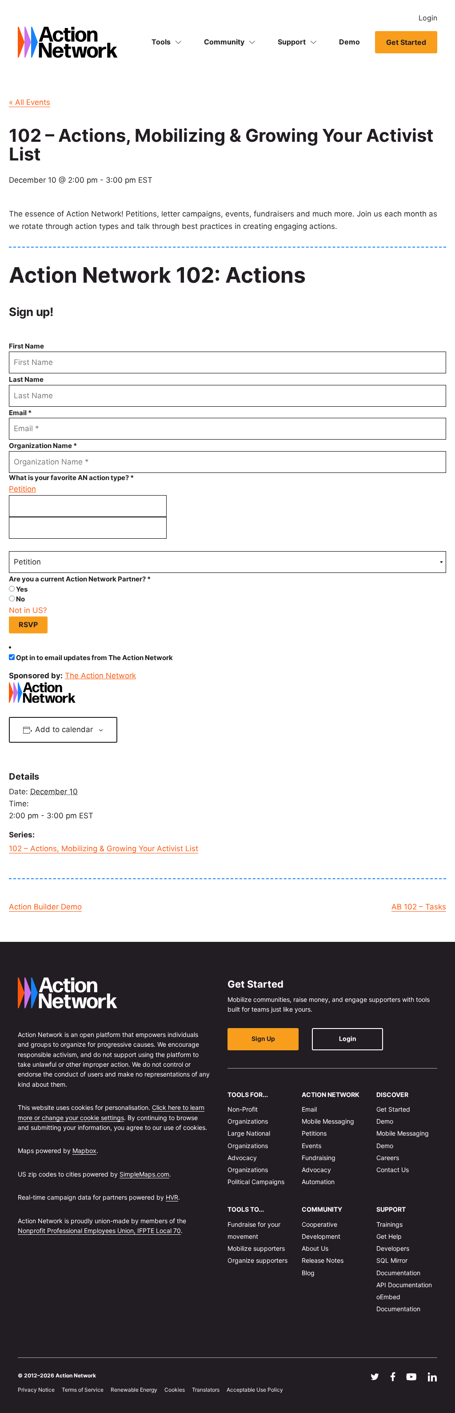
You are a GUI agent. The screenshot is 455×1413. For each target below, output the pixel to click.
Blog (308, 1272)
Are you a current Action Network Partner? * (80, 579)
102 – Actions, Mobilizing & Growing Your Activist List (103, 848)
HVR (172, 1197)
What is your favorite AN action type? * (71, 477)
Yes (21, 589)
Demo (349, 41)
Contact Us (392, 1169)
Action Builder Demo (45, 906)
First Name (26, 346)
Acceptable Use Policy (255, 1389)
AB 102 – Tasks (418, 906)
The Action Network (100, 675)
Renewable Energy (134, 1389)
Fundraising (318, 1157)
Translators (206, 1389)
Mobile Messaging (328, 1121)
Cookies (174, 1389)
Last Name (26, 379)
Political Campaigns (256, 1181)
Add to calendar (64, 729)
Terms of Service (83, 1389)
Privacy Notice (36, 1389)
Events (311, 1145)
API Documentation (404, 1285)
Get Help (389, 1236)
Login (428, 17)
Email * (20, 412)
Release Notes (322, 1260)
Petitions (314, 1133)
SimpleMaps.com (144, 1174)
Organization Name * (43, 445)
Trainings (389, 1224)
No (20, 599)
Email (309, 1109)
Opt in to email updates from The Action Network (94, 657)
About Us (315, 1248)
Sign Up (263, 1038)
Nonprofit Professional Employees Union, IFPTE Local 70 (99, 1230)
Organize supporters (257, 1260)
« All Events (29, 102)
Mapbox (84, 1150)
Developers (392, 1248)
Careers (387, 1157)
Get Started (406, 42)
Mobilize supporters (256, 1248)
